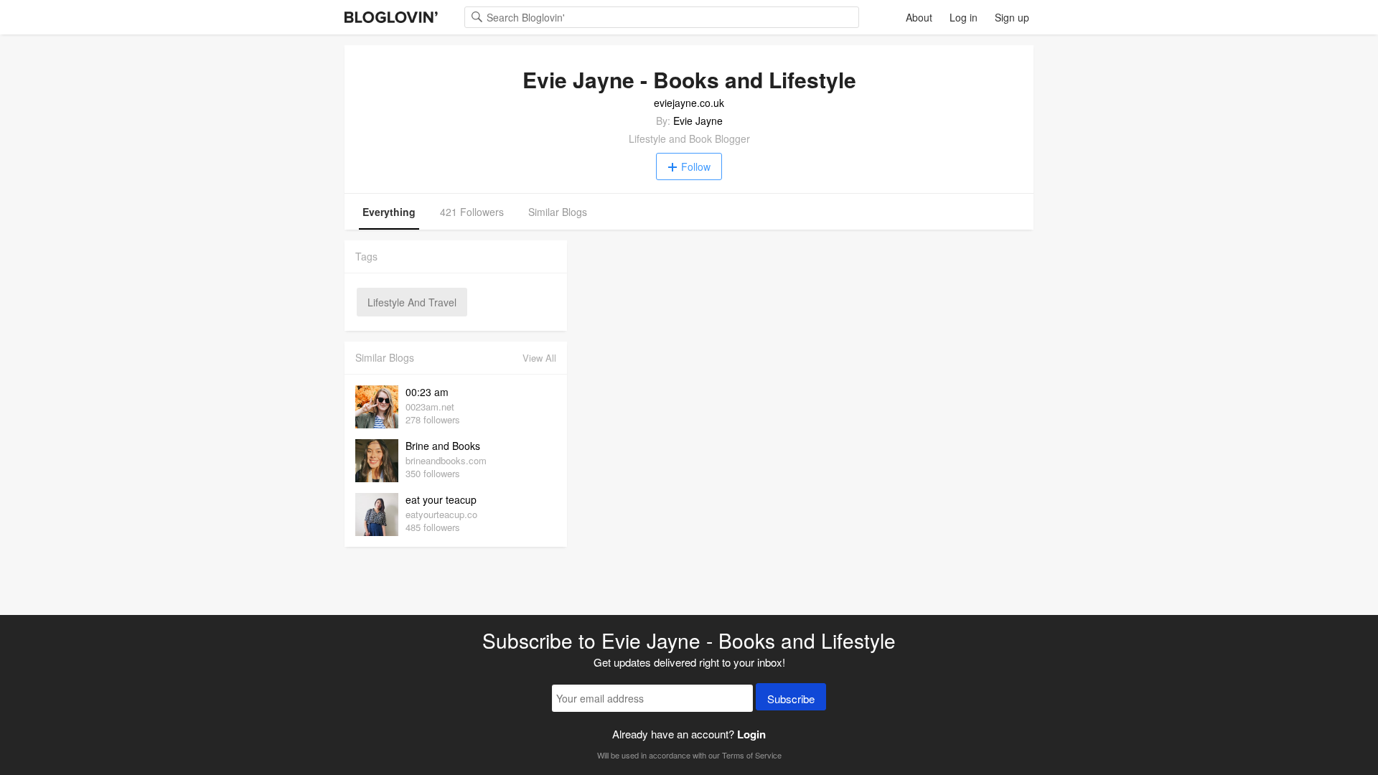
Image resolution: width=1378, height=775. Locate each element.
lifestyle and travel (411, 302)
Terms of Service (752, 755)
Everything (389, 212)
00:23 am (427, 391)
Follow (696, 166)
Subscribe (791, 698)
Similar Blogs (557, 212)
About (919, 17)
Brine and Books (443, 445)
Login (751, 734)
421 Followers (472, 212)
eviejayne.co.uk (689, 102)
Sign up (1012, 17)
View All (539, 358)
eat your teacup (441, 499)
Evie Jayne (698, 120)
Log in (964, 17)
